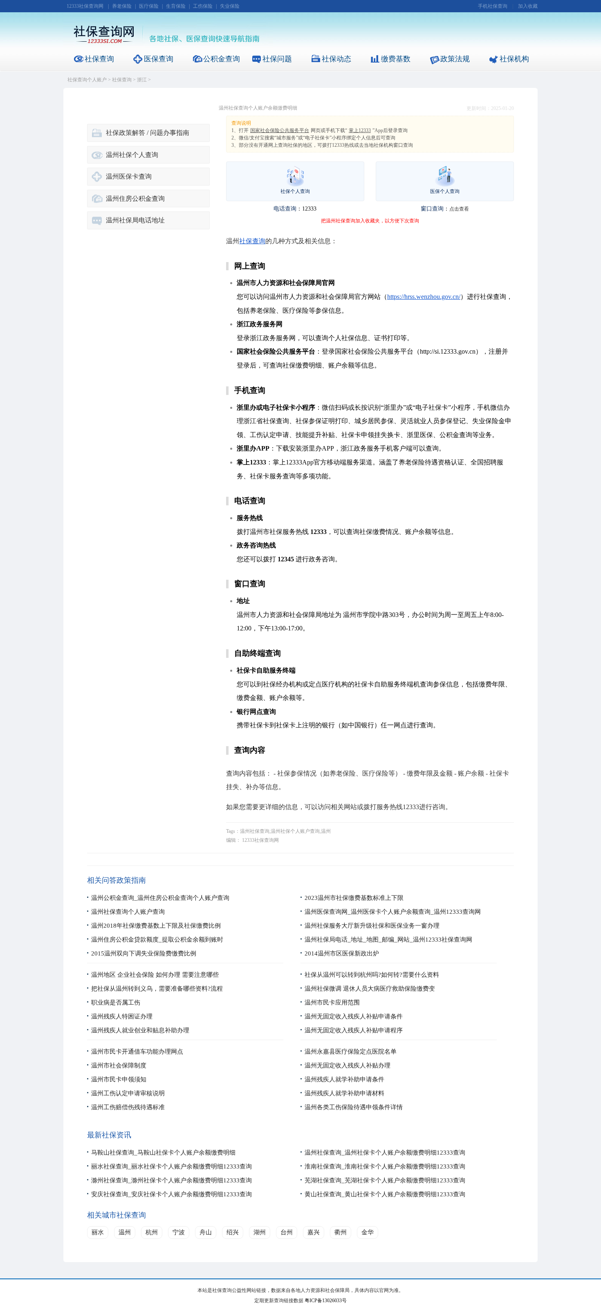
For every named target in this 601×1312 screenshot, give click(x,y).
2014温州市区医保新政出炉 (342, 953)
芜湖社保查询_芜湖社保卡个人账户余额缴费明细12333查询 (385, 1180)
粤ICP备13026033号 (326, 1300)
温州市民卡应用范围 (332, 1002)
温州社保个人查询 (132, 154)
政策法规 (455, 59)
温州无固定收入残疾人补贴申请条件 (354, 1016)
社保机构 (514, 59)
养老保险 (122, 6)
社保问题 (277, 59)
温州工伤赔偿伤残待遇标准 (128, 1107)
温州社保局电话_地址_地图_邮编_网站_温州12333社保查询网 (388, 939)
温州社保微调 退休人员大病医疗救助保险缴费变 (370, 988)
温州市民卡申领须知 (118, 1079)
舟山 (206, 1232)
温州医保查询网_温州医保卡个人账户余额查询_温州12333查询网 (393, 911)
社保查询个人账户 (87, 80)
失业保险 (230, 6)
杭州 (152, 1232)
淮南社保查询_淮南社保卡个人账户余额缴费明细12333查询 (385, 1166)
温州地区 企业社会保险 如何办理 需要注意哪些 (155, 974)
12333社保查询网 (85, 6)
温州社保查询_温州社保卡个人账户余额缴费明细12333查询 (385, 1152)
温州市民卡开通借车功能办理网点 (137, 1051)
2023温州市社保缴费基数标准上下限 (354, 898)
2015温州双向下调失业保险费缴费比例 (143, 953)
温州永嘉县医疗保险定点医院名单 (351, 1051)
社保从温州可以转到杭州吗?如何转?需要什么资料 (372, 974)
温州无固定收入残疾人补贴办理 (347, 1065)
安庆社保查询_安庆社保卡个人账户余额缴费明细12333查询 (171, 1194)
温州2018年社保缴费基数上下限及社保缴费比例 (156, 925)
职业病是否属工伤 (115, 1002)
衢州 (340, 1232)
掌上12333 (360, 130)
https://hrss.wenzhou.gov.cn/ (423, 296)
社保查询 (99, 59)
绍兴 (232, 1232)
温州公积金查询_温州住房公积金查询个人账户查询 (160, 898)
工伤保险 (203, 6)
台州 (286, 1232)
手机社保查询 (492, 6)
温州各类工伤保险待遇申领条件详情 (354, 1107)
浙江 (142, 80)
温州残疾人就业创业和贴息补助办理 (140, 1030)
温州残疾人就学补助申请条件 (344, 1079)
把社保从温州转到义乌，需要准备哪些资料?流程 (157, 988)
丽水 (98, 1232)
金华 (367, 1232)
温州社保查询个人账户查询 (128, 911)
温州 (125, 1232)
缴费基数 (395, 59)
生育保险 (176, 6)
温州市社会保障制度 (118, 1065)
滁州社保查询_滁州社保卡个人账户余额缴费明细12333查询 (171, 1180)
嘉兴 (313, 1232)
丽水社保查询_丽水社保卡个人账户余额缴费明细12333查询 (171, 1166)
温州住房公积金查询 (135, 198)
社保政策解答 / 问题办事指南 (147, 132)
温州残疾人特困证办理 (121, 1016)
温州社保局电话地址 (135, 220)
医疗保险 (149, 6)
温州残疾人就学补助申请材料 (344, 1093)
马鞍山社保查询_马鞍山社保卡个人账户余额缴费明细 (163, 1152)
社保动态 (336, 59)
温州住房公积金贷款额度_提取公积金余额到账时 (157, 939)
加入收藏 (528, 6)
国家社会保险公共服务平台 (279, 130)
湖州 (259, 1232)
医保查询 (158, 59)
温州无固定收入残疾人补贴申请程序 (354, 1030)
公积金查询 (221, 59)
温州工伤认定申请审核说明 (128, 1093)
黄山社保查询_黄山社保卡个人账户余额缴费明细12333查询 (385, 1194)
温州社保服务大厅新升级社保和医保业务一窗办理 (372, 925)
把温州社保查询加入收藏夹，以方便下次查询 (370, 221)
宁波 (179, 1232)
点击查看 (459, 209)
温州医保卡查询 (129, 176)
